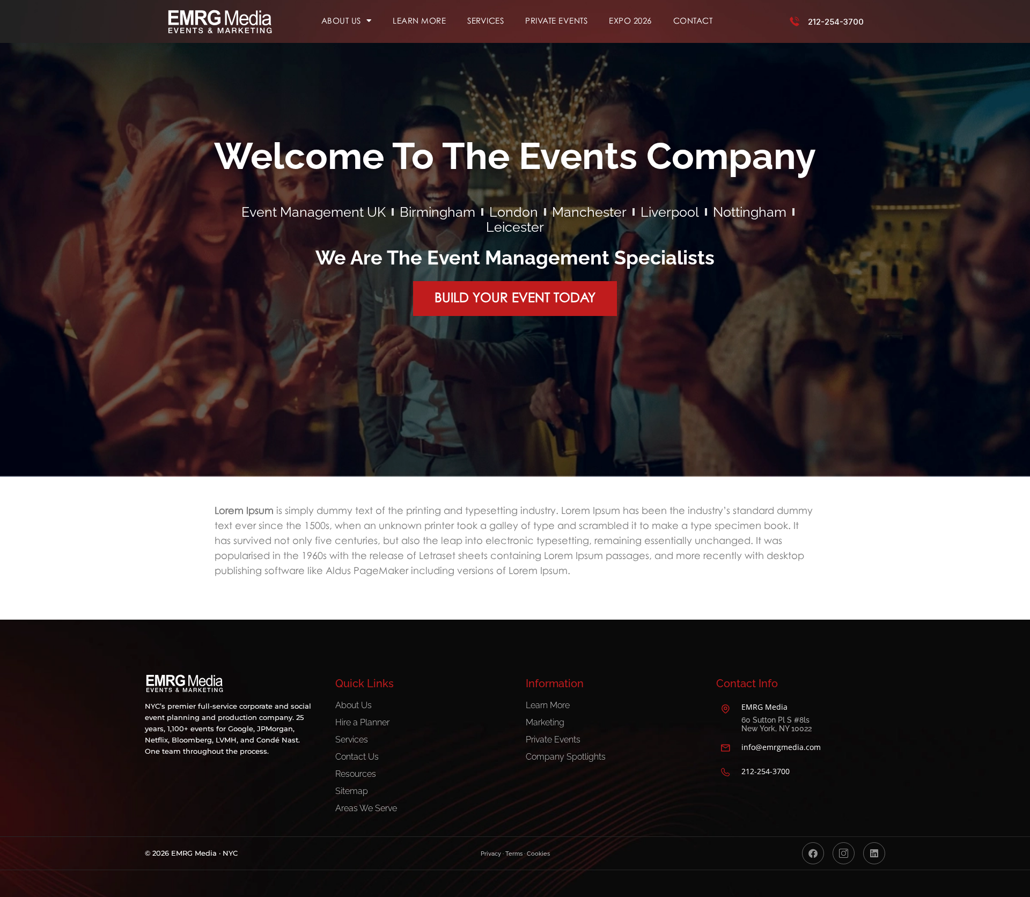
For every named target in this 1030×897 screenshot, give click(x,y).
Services (485, 20)
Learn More (419, 20)
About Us (341, 20)
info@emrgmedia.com (781, 747)
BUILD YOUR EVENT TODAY (515, 297)
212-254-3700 (836, 22)
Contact (693, 20)
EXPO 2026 (630, 20)
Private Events (556, 20)
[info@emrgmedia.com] (725, 748)
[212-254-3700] (794, 21)
